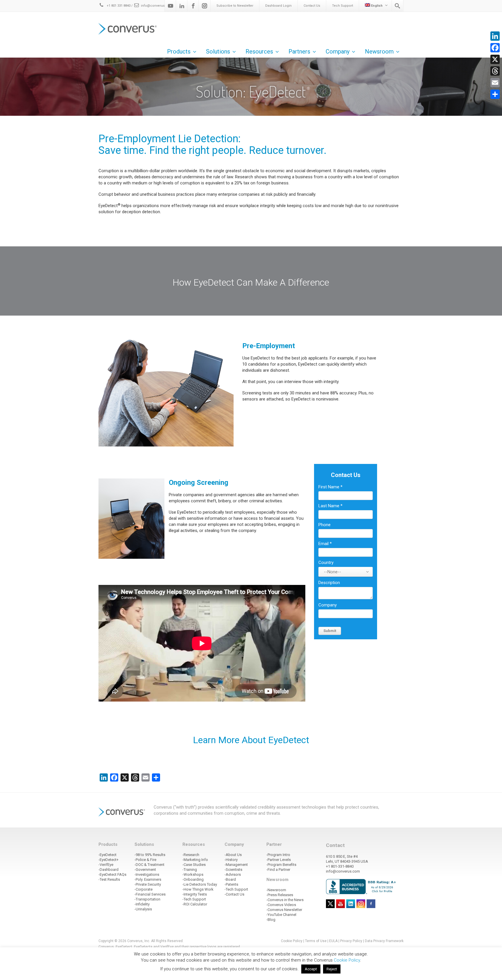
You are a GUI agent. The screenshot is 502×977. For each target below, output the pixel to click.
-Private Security (148, 884)
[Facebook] (193, 6)
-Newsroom (276, 890)
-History (231, 859)
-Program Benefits (281, 864)
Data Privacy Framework (384, 941)
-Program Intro (278, 855)
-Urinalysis (143, 909)
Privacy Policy (351, 941)
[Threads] (495, 71)
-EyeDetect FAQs (112, 874)
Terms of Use (316, 941)
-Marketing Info (195, 859)
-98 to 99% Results (150, 855)
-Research (190, 855)
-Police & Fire (145, 859)
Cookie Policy (291, 941)
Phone (324, 524)
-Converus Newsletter (284, 909)
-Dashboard (108, 869)
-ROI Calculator (194, 904)
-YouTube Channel (281, 914)
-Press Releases (279, 895)
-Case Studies (194, 864)
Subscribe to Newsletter (234, 6)
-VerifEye (105, 864)
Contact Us (312, 6)
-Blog (270, 919)
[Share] (495, 94)
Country (326, 562)
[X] (495, 59)
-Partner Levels (278, 859)
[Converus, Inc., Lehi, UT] (362, 886)
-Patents (231, 884)
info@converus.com (157, 6)
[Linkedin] (182, 6)
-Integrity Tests (194, 894)
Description (329, 582)
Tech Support (342, 6)
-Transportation (147, 899)
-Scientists (233, 869)
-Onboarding (193, 879)
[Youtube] (170, 6)
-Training (189, 869)
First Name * (330, 487)
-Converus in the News (285, 900)
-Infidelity (142, 904)
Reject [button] (332, 969)
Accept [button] (311, 969)
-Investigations (147, 874)
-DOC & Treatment (149, 864)
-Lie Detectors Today (199, 884)
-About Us (233, 855)
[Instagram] (204, 6)
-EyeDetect (107, 855)
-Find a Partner (278, 869)
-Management (236, 864)
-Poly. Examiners (148, 879)
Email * (325, 543)
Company (327, 605)
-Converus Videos (281, 905)
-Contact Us (234, 894)
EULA (333, 941)
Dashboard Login (278, 6)
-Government (145, 869)
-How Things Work (198, 889)
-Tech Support (194, 899)
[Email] (495, 82)
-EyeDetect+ (108, 859)
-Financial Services (150, 894)
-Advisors (233, 874)
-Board (230, 879)
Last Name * (330, 505)
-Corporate (144, 889)
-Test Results (109, 879)
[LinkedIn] (495, 36)
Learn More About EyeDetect (251, 739)
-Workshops (192, 874)
